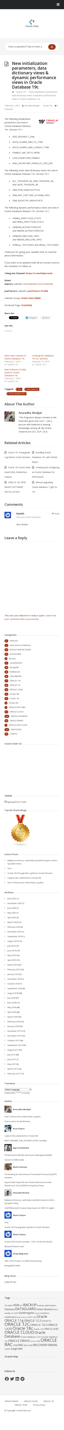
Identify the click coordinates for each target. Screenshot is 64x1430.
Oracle (42, 1316)
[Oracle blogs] (20, 846)
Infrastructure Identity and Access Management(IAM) (28, 1155)
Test (9, 868)
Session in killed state (14, 1159)
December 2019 (14, 931)
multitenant (10, 1316)
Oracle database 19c (17, 393)
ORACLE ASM (51, 1329)
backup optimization (46, 1305)
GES (16, 1313)
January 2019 (13, 974)
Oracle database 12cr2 (31, 1337)
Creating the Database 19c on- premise (43, 357)
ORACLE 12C (15, 685)
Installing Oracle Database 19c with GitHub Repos (44, 457)
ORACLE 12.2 (32, 1321)
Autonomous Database (20, 645)
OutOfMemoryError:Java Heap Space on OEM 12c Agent (29, 1208)
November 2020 (14, 903)
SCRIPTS (13, 734)
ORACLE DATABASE (19, 716)
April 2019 (11, 960)
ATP (21, 1305)
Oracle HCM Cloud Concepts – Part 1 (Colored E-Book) (28, 1241)
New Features (32, 389)
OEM (34, 1317)
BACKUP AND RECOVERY (20, 649)
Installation (44, 1313)
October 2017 (13, 1040)
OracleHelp (26, 305)
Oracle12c (46, 1320)
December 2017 (14, 1031)
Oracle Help (11, 1356)
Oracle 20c (13, 702)
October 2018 (13, 983)
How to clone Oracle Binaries (17, 1121)
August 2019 (12, 941)
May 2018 (11, 1007)
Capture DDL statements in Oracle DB (24, 878)
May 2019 (11, 955)
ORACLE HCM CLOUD (18, 725)
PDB (15, 1345)
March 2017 (12, 1069)
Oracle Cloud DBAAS (31, 298)
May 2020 (11, 912)
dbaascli (48, 1309)
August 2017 (12, 1050)
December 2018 (14, 979)
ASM (16, 1305)
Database (9, 1309)
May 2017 (11, 1064)
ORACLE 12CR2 (16, 689)
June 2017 (11, 1059)
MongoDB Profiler (12, 1265)
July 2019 (11, 946)
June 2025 (11, 898)
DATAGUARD (15, 654)
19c (19, 389)
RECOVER (28, 1345)
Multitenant (15, 671)
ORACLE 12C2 (39, 1325)
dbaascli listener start (14, 1246)
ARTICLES (14, 640)
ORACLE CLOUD (17, 711)
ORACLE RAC (16, 729)
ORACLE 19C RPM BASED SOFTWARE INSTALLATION (15, 487)
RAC (21, 1345)
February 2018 (13, 1021)
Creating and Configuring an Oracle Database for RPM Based (45, 472)
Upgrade (17, 1348)
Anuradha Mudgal (30, 412)
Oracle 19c (21, 91)
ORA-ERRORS (16, 676)
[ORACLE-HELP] (32, 23)
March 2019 (12, 964)
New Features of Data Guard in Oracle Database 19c (15, 372)
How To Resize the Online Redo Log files (25, 882)
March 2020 (12, 922)
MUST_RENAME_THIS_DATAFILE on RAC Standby (25, 1140)
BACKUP (30, 1304)
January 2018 (13, 1026)
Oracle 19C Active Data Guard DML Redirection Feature (17, 472)
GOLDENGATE (16, 663)
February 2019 (13, 969)
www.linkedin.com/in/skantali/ (38, 283)
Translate (25, 1092)
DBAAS (39, 1309)
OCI (30, 1316)
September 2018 (14, 988)
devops (12, 658)
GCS (12, 1313)
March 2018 (12, 1016)
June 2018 (11, 1002)
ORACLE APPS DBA (17, 707)
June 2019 (11, 950)
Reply (57, 513)
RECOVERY (40, 1345)
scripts (7, 1349)
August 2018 (12, 993)
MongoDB (14, 667)
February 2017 (13, 1073)
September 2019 (14, 936)
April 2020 (11, 917)
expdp (7, 1313)
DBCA (55, 1309)
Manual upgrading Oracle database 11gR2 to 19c (44, 487)
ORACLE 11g (14, 1320)
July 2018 (11, 998)
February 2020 (13, 927)
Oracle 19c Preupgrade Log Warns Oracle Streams (30, 873)
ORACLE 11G (15, 680)
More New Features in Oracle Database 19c (15, 357)
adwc (10, 1305)
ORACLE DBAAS (16, 720)
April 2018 (11, 1012)
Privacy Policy (39, 1405)
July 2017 (11, 1054)
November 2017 (14, 1035)
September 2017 (14, 1045)
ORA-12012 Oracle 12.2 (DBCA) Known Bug (23, 1261)
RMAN (52, 1345)
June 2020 (11, 908)
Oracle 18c (14, 694)
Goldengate (26, 1313)
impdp (37, 1313)
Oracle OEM (35, 1341)
